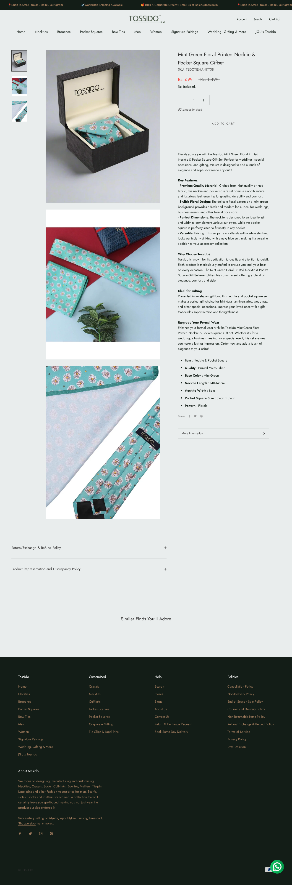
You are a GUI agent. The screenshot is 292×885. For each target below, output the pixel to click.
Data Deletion (236, 746)
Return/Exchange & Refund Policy (36, 547)
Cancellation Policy (240, 686)
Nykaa (71, 818)
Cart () (275, 19)
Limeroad (95, 818)
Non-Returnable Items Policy (246, 716)
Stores (159, 694)
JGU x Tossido (266, 31)
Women (156, 31)
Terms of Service (238, 731)
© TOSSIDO (25, 870)
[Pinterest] (201, 416)
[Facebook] (189, 416)
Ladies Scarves (99, 709)
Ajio (62, 818)
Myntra (53, 818)
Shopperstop (27, 823)
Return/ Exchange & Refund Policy (250, 724)
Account (242, 19)
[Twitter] (195, 416)
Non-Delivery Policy (240, 694)
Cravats (94, 686)
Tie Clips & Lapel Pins (104, 731)
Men (137, 31)
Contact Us (162, 716)
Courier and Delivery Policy (246, 709)
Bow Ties (118, 31)
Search (257, 19)
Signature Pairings (184, 31)
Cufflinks (95, 701)
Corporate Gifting (101, 724)
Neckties (41, 31)
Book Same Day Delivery (171, 731)
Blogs (158, 701)
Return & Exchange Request (173, 724)
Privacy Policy (236, 739)
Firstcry (82, 818)
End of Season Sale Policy (245, 701)
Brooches (63, 31)
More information (192, 433)
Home (20, 31)
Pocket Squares (91, 31)
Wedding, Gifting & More (227, 31)
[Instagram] (40, 833)
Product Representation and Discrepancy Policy (46, 568)
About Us (161, 709)
